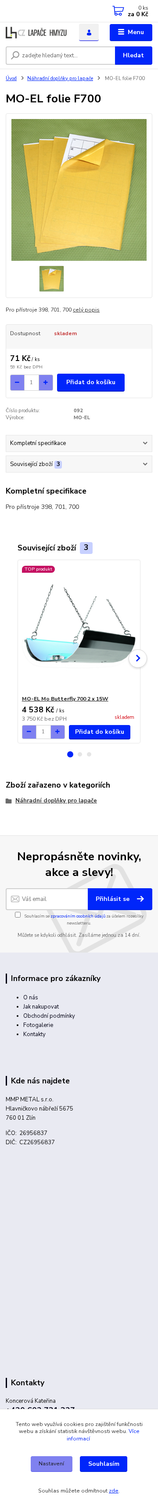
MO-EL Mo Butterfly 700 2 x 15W (65, 698)
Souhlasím (103, 1464)
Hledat (133, 55)
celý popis (86, 309)
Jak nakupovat (41, 1007)
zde (113, 1490)
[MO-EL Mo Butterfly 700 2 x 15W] (79, 627)
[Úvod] (36, 32)
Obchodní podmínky (49, 1016)
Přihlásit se (113, 899)
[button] (70, 754)
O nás (30, 998)
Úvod (11, 78)
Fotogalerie (38, 1025)
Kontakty (34, 1034)
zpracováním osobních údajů (77, 916)
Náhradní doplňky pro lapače (60, 78)
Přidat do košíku (90, 382)
